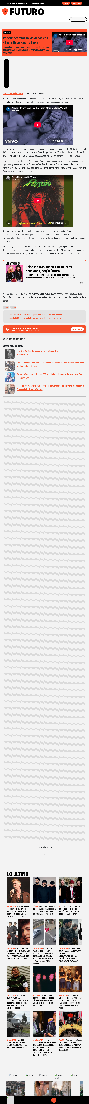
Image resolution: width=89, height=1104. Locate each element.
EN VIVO (14, 3)
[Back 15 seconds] (48, 1100)
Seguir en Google (77, 329)
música (6, 307)
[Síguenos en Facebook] (73, 10)
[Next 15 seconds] (59, 1100)
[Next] (64, 1100)
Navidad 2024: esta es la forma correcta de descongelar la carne (36, 317)
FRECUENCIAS (34, 3)
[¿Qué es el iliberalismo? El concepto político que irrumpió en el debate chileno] (75, 1092)
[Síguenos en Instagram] (67, 10)
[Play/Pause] (53, 1100)
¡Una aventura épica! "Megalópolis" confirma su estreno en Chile (35, 314)
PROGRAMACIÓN (23, 3)
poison (14, 307)
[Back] (43, 1100)
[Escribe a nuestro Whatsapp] (87, 10)
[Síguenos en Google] (63, 10)
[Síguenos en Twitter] (77, 10)
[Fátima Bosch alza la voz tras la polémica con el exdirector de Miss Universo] (29, 1092)
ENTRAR (66, 3)
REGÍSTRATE (77, 3)
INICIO (9, 3)
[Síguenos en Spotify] (83, 10)
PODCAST (43, 3)
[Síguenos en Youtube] (80, 10)
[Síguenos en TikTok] (70, 10)
